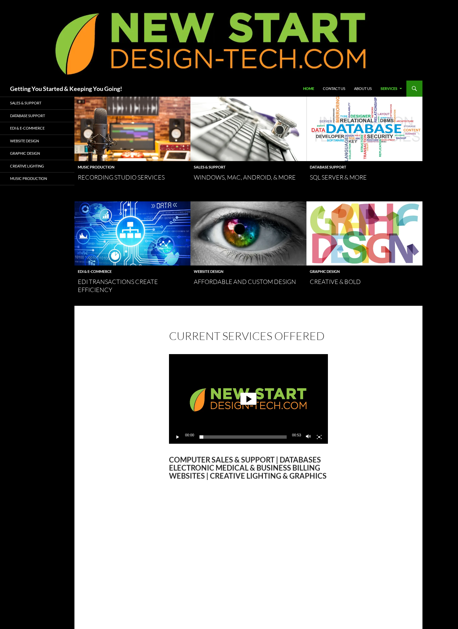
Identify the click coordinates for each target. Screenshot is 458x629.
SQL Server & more (338, 177)
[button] (248, 399)
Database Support (328, 167)
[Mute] (308, 437)
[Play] (177, 437)
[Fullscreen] (319, 437)
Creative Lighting (27, 166)
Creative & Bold (335, 281)
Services (389, 88)
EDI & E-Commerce (95, 271)
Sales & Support (210, 167)
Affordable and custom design (245, 281)
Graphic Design (325, 271)
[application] (248, 399)
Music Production (96, 167)
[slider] (243, 437)
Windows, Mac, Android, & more (245, 177)
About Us (363, 88)
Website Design (208, 271)
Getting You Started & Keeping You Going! (66, 88)
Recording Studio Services (121, 177)
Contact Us (334, 88)
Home (308, 88)
